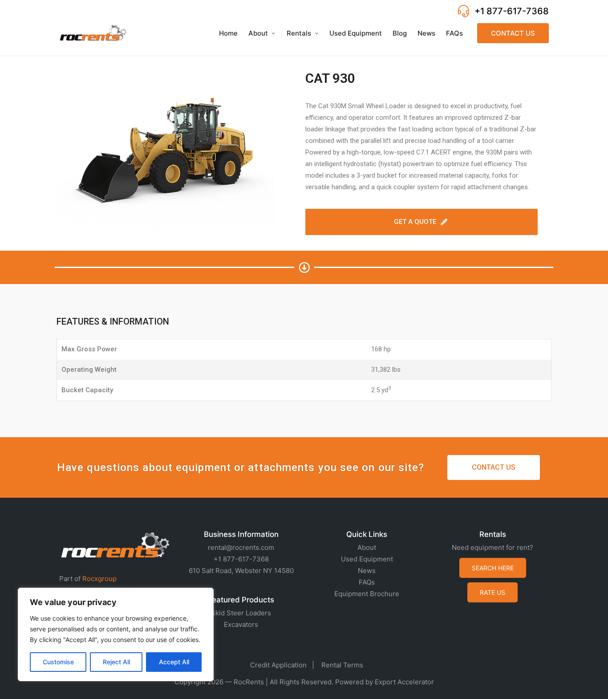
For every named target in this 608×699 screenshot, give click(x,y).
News (367, 570)
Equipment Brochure (366, 593)
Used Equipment (367, 559)
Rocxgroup (99, 578)
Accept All (174, 662)
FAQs (367, 582)
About (366, 547)
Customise (58, 662)
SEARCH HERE (493, 568)
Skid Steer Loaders (241, 613)
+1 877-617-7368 (511, 11)
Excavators (241, 624)
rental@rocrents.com (241, 547)
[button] (513, 33)
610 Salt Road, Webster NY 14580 (241, 570)
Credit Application (278, 665)
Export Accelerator (404, 682)
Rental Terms (342, 665)
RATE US (492, 592)
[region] (116, 634)
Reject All (116, 662)
